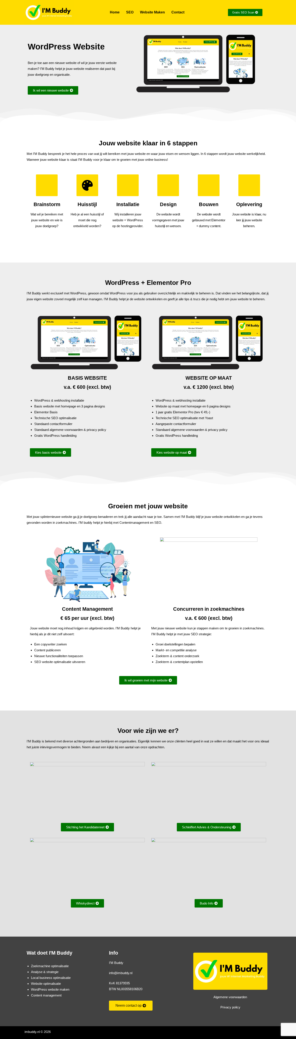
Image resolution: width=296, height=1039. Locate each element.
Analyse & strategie (45, 972)
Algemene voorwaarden (230, 997)
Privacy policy (230, 1007)
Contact (177, 12)
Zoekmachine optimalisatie (50, 966)
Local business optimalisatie (51, 978)
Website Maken (152, 12)
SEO (129, 12)
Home (115, 12)
